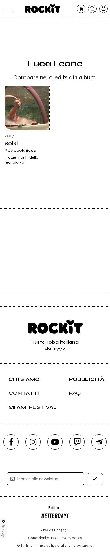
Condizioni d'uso (42, 538)
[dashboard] (103, 9)
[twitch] (77, 442)
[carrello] (81, 9)
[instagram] (33, 442)
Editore (51, 510)
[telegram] (99, 442)
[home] (43, 8)
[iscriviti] (95, 479)
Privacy (3, 530)
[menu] (6, 9)
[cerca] (92, 9)
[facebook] (11, 442)
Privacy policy (70, 538)
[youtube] (55, 442)
